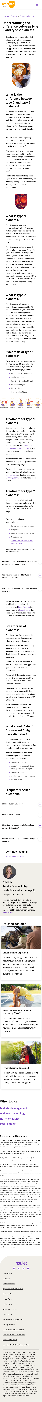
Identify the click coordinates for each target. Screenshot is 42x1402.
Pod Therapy (8, 1124)
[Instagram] (18, 1268)
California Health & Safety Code (14, 1335)
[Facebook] (14, 1268)
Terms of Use (7, 1314)
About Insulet (7, 1273)
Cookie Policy (7, 1304)
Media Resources (9, 1284)
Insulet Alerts (7, 1294)
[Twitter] (23, 1268)
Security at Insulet (9, 1324)
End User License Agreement (13, 1319)
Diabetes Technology (12, 1113)
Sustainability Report (10, 1340)
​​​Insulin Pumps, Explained (15, 952)
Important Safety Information (13, 1289)
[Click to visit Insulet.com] (21, 1263)
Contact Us (6, 1279)
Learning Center (10, 16)
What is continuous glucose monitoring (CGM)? (17, 1012)
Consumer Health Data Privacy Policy (16, 1345)
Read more (7, 912)
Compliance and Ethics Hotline (13, 1330)
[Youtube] (28, 1268)
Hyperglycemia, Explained (16, 1067)
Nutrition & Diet (9, 1118)
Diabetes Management (13, 1108)
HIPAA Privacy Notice (10, 1309)
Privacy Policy (7, 1299)
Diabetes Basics (27, 16)
